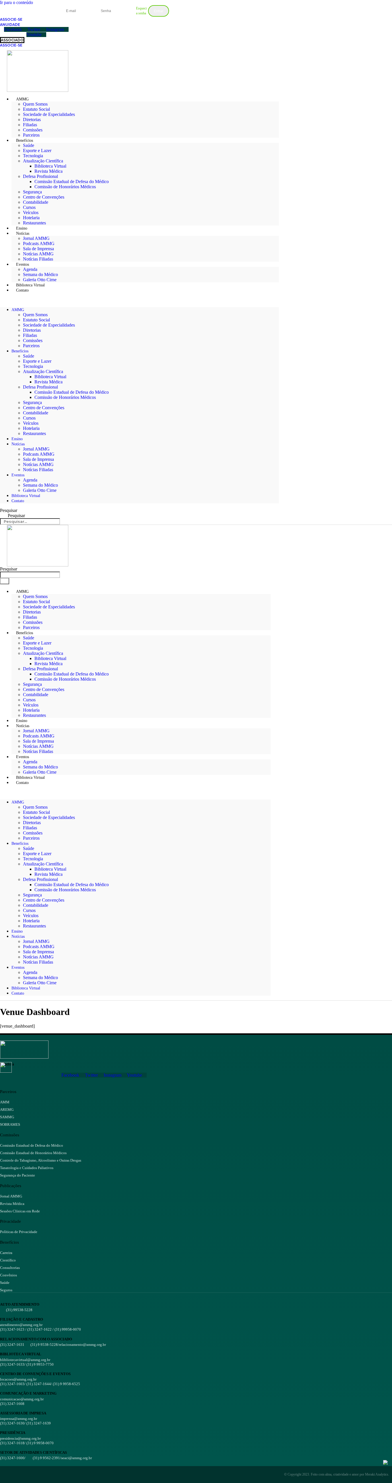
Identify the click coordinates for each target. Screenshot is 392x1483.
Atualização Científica (43, 160)
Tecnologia (33, 155)
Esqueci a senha (141, 10)
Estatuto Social (36, 109)
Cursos (29, 207)
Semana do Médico (40, 274)
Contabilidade (35, 202)
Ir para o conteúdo (16, 2)
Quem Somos (35, 104)
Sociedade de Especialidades (49, 114)
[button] (139, 299)
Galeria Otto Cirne (40, 490)
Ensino (17, 439)
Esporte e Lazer (37, 150)
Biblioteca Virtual (50, 166)
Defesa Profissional (40, 176)
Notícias (22, 233)
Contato (22, 290)
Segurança (32, 191)
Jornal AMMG (36, 238)
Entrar (158, 11)
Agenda (30, 269)
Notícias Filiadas (38, 259)
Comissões (32, 129)
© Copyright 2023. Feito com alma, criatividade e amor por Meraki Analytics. (336, 1474)
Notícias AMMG (38, 253)
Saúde (28, 145)
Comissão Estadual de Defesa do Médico (71, 181)
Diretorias (32, 119)
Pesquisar (8, 510)
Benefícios (24, 140)
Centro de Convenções (43, 197)
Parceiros (31, 345)
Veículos (30, 212)
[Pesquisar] (4, 581)
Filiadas (30, 124)
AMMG (22, 99)
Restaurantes (34, 222)
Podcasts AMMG (39, 243)
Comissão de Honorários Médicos (65, 186)
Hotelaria (31, 217)
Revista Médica (48, 171)
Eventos (22, 264)
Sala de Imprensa (38, 248)
